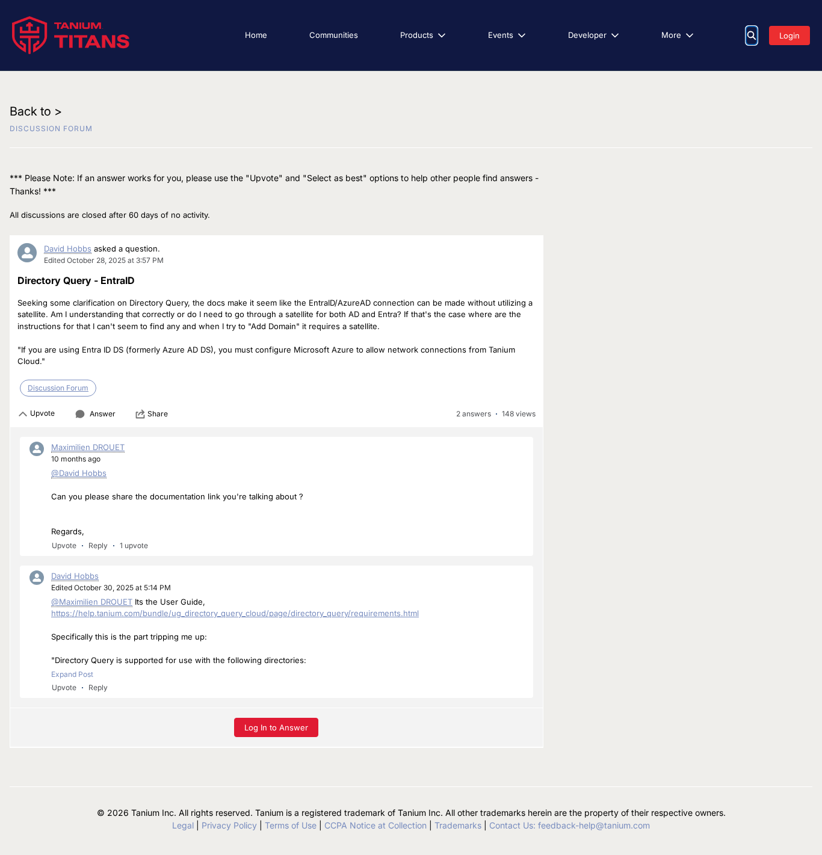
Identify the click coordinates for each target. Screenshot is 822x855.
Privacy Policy (229, 825)
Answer (103, 413)
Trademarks (457, 825)
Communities (333, 35)
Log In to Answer (276, 727)
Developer (587, 35)
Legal (183, 825)
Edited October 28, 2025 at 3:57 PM (104, 260)
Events (500, 35)
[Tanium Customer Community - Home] (70, 35)
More (671, 35)
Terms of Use (291, 825)
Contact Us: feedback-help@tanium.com (569, 825)
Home (256, 35)
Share (157, 413)
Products (416, 35)
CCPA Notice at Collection (375, 825)
